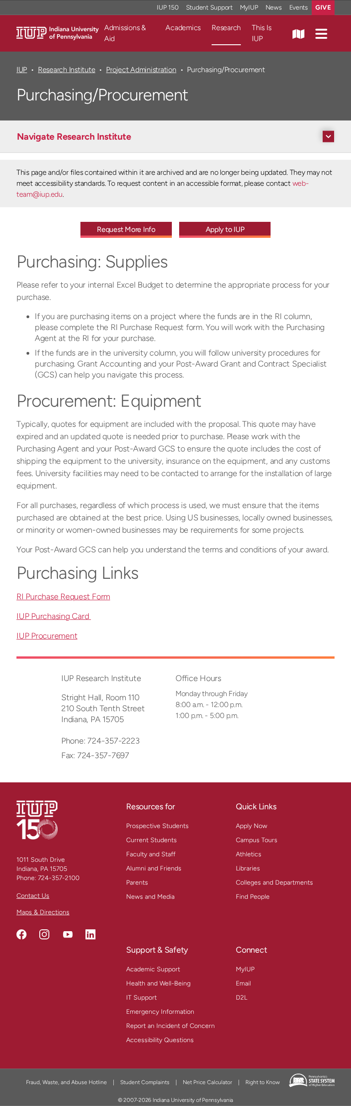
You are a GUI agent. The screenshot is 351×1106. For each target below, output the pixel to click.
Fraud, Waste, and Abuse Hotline (66, 1082)
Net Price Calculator (207, 1082)
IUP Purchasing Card (53, 616)
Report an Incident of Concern (170, 1026)
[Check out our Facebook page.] (21, 934)
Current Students (151, 840)
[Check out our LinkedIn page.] (90, 934)
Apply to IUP (225, 229)
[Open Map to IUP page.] (298, 33)
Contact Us (32, 896)
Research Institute (66, 69)
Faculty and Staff (151, 854)
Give (323, 7)
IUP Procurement (46, 636)
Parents (137, 882)
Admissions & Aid (125, 33)
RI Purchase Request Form (63, 597)
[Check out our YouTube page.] (68, 934)
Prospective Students (157, 826)
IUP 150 (167, 7)
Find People (253, 897)
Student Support (209, 7)
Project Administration (141, 69)
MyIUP (249, 7)
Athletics (248, 854)
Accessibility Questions (160, 1040)
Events (298, 7)
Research (226, 27)
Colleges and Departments (274, 882)
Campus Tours (256, 840)
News (274, 7)
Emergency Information (160, 1012)
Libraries (248, 868)
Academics (183, 27)
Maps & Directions (42, 912)
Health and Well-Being (158, 983)
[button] (321, 33)
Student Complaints (145, 1082)
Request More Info (126, 229)
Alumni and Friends (153, 868)
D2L (241, 997)
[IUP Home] (57, 32)
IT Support (141, 997)
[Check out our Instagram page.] (44, 934)
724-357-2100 (59, 878)
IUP (21, 69)
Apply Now (251, 826)
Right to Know (262, 1082)
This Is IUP (261, 33)
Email (243, 983)
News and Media (150, 897)
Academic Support (153, 969)
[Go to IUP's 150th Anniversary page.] (37, 819)
